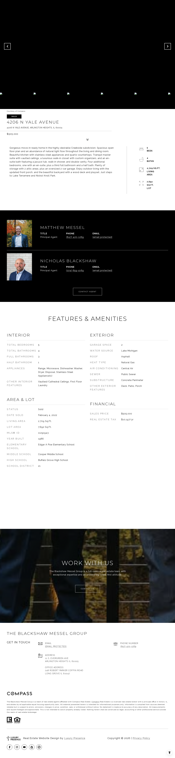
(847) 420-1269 (75, 237)
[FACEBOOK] (9, 747)
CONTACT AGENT (87, 292)
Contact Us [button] (87, 589)
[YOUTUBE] (24, 747)
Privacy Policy (141, 738)
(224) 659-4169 (75, 270)
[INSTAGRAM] (17, 747)
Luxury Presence (74, 738)
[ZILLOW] (31, 747)
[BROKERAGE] (39, 747)
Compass (95, 702)
